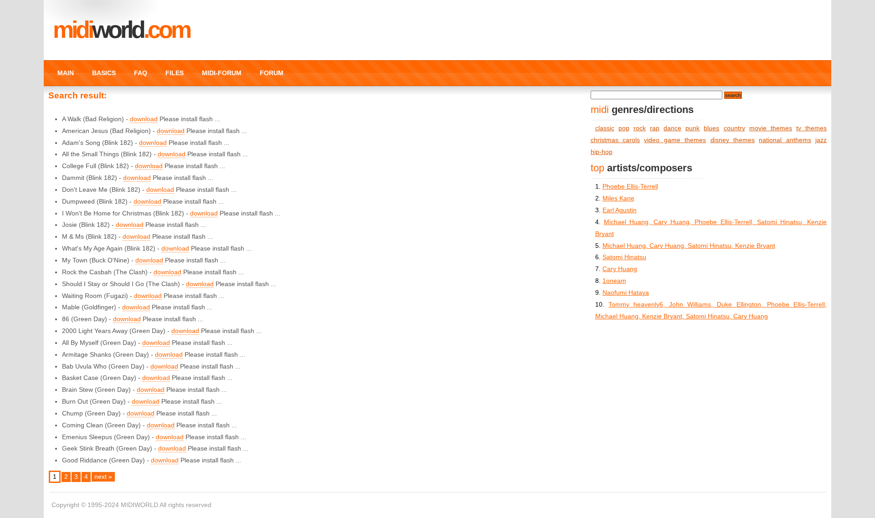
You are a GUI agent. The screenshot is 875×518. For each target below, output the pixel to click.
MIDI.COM (121, 29)
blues (711, 128)
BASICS (104, 73)
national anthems (785, 140)
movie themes (770, 128)
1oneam (614, 280)
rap (654, 128)
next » (103, 476)
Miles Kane (618, 198)
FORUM (271, 73)
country (734, 128)
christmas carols (615, 140)
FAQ (140, 73)
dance (672, 128)
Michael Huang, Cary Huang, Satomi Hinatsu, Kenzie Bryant (688, 245)
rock (639, 128)
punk (692, 128)
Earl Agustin (619, 210)
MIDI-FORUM (222, 73)
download (144, 119)
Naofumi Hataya (625, 292)
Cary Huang (619, 269)
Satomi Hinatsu (624, 257)
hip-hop (601, 152)
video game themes (675, 140)
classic (604, 128)
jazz (821, 140)
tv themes (811, 128)
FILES (174, 73)
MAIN (65, 73)
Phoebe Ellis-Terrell (630, 186)
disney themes (732, 140)
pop (623, 128)
